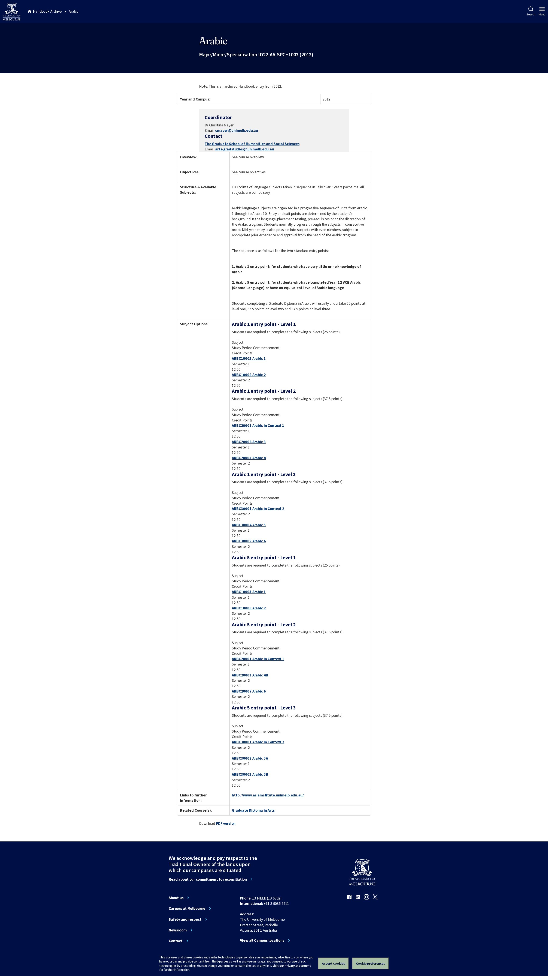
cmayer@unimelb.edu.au (236, 130)
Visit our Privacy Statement (292, 966)
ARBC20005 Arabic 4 (249, 457)
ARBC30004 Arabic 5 (249, 524)
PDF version (226, 823)
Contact (176, 941)
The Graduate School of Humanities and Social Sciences (252, 143)
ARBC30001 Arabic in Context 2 (258, 508)
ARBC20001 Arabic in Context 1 (258, 425)
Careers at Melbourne (187, 908)
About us (176, 897)
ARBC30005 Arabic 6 (249, 540)
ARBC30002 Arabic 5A (250, 758)
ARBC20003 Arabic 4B (250, 675)
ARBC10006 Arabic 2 (249, 374)
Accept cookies (333, 963)
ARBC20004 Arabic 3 (249, 441)
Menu (542, 14)
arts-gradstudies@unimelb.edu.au (244, 149)
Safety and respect (185, 919)
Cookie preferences (370, 963)
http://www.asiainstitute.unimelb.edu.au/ (268, 795)
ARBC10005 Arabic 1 (249, 358)
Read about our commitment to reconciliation (208, 879)
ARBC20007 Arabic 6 (249, 691)
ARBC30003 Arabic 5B (250, 774)
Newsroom (178, 930)
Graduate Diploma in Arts (253, 810)
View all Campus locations (262, 940)
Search (530, 14)
